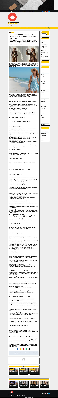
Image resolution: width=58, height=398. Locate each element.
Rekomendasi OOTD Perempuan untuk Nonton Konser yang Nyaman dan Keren (13, 386)
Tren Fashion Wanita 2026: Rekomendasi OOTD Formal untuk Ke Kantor (44, 57)
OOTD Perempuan (12, 32)
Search (48, 34)
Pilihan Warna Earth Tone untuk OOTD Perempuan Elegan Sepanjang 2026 (33, 372)
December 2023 (43, 122)
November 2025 (43, 85)
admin (13, 38)
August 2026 (43, 69)
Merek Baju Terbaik (43, 135)
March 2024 (42, 117)
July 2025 (42, 92)
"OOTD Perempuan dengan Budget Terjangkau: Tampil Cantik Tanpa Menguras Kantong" (23, 40)
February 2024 (43, 119)
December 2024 (43, 101)
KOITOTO (31, 397)
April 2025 (42, 94)
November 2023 (43, 124)
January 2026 (43, 81)
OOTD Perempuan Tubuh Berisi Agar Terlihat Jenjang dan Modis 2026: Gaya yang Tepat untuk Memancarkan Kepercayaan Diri (45, 46)
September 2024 (43, 106)
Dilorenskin (13, 23)
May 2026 (42, 74)
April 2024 (42, 115)
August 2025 (43, 90)
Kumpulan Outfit (43, 133)
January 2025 (43, 99)
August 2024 (43, 108)
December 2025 (43, 83)
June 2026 (42, 72)
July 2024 (42, 110)
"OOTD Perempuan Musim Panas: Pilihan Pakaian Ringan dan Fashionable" (25, 42)
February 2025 (43, 97)
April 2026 (42, 76)
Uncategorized (43, 140)
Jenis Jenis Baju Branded (44, 131)
